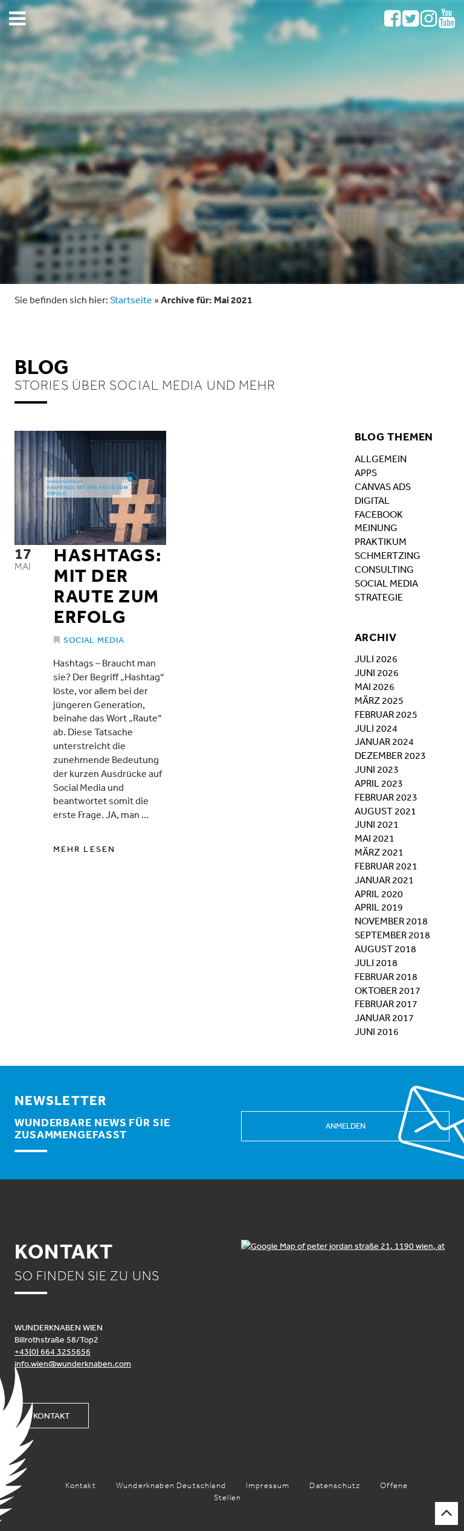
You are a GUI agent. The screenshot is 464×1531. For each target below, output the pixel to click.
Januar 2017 (384, 1017)
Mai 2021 (375, 838)
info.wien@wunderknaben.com (72, 1363)
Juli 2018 (376, 962)
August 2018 (385, 949)
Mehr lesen (84, 848)
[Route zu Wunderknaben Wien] (345, 1246)
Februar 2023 (386, 797)
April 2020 (379, 894)
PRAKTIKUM (381, 541)
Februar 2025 (386, 714)
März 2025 (379, 700)
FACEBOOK (379, 514)
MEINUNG (376, 527)
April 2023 (379, 783)
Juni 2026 (377, 672)
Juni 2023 (377, 769)
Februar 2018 (386, 976)
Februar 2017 (386, 1004)
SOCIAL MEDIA (386, 583)
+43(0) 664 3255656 (52, 1351)
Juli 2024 (376, 728)
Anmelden (346, 1126)
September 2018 (392, 935)
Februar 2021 (386, 866)
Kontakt (51, 1415)
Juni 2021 (377, 824)
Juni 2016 (377, 1031)
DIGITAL (372, 500)
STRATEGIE (379, 597)
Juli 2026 (376, 659)
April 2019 (379, 907)
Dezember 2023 (390, 755)
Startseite (131, 300)
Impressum (268, 1485)
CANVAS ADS (383, 486)
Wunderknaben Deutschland (171, 1485)
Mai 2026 (375, 686)
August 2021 (385, 811)
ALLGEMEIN (381, 459)
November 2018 (391, 921)
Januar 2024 (384, 741)
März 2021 (379, 852)
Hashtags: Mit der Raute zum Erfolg (108, 585)
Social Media (93, 639)
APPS (366, 472)
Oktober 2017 (387, 990)
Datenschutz (334, 1485)
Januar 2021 (384, 880)
